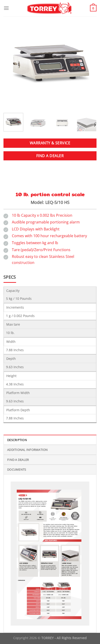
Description (17, 440)
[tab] (50, 440)
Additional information (27, 450)
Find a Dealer (18, 460)
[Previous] (11, 63)
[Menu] (6, 8)
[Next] (89, 63)
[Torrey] (50, 8)
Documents (16, 469)
